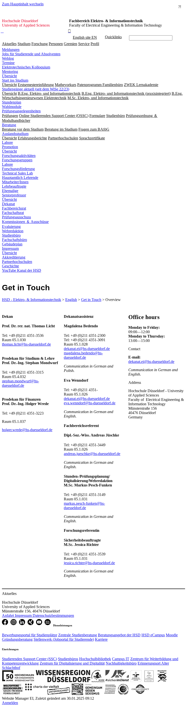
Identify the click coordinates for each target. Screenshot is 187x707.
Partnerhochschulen (17, 262)
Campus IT (120, 659)
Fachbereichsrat (14, 208)
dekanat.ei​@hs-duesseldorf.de (151, 361)
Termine (8, 63)
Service (84, 44)
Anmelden (10, 703)
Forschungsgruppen (17, 160)
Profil (95, 44)
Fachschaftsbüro (14, 240)
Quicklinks (113, 37)
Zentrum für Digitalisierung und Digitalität (72, 663)
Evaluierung (11, 226)
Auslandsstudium (15, 134)
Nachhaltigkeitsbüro (121, 663)
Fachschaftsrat (13, 213)
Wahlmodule (11, 107)
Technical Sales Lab (17, 173)
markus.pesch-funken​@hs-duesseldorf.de (84, 505)
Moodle (172, 635)
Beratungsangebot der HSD (119, 635)
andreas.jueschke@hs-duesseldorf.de (92, 454)
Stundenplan (11, 102)
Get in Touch (91, 300)
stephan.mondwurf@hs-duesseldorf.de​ (20, 383)
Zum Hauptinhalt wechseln (23, 4)
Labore (7, 142)
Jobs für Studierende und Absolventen (31, 54)
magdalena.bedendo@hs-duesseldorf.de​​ (83, 355)
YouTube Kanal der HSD (21, 270)
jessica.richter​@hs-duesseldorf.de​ (89, 563)
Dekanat (8, 204)
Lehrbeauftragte (14, 186)
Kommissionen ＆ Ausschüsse (25, 222)
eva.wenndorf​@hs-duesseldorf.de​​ (89, 403)
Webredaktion (12, 231)
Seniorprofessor (14, 195)
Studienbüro (11, 235)
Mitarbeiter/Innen (15, 182)
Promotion (10, 147)
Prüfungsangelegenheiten (21, 111)
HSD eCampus (153, 635)
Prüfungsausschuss (16, 217)
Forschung (39, 44)
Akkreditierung (13, 257)
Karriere (101, 639)
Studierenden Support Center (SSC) (29, 659)
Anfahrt (8, 615)
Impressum (10, 248)
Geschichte (10, 266)
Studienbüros (68, 659)
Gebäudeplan (12, 244)
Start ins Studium (15, 80)
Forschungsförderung (18, 169)
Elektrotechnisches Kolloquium (26, 67)
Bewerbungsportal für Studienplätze (29, 635)
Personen (56, 44)
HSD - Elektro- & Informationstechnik (31, 300)
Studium (24, 44)
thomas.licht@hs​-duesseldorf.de (26, 344)
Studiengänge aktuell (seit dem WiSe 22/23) (35, 89)
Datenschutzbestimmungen (53, 615)
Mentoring (10, 71)
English (71, 300)
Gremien (70, 44)
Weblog (8, 58)
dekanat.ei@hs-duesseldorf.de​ (87, 349)
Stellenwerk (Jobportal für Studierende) (64, 639)
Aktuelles (9, 44)
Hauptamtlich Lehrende (20, 177)
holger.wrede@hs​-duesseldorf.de (27, 430)
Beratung (9, 125)
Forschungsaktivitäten (19, 156)
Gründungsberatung (17, 639)
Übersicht (9, 76)
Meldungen (10, 50)
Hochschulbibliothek (95, 659)
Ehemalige (10, 191)
